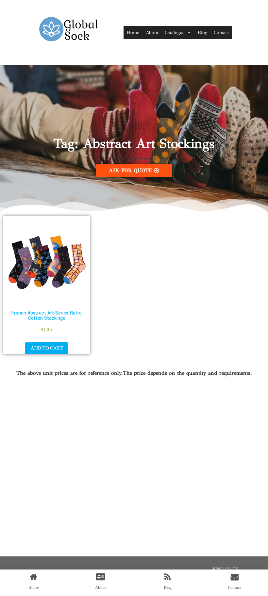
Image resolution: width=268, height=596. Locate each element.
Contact (221, 32)
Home (133, 32)
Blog (202, 32)
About (152, 32)
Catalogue (175, 32)
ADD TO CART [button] (46, 348)
